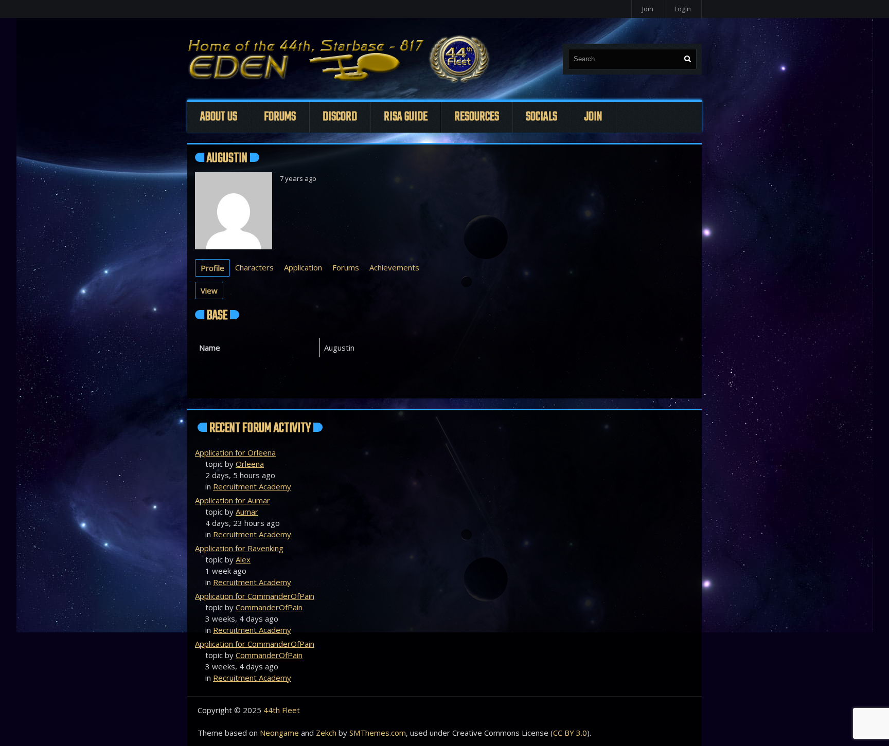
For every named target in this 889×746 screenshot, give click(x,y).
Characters (254, 267)
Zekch (326, 732)
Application (303, 267)
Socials (541, 116)
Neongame (279, 732)
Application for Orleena (235, 452)
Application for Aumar (232, 500)
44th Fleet (281, 710)
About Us (218, 116)
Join (647, 8)
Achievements (394, 267)
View (209, 290)
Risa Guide (406, 116)
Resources (476, 116)
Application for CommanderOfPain (254, 596)
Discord (340, 116)
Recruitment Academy (252, 486)
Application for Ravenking (239, 548)
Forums (280, 116)
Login (682, 8)
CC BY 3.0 (570, 732)
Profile (212, 268)
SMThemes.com (377, 732)
